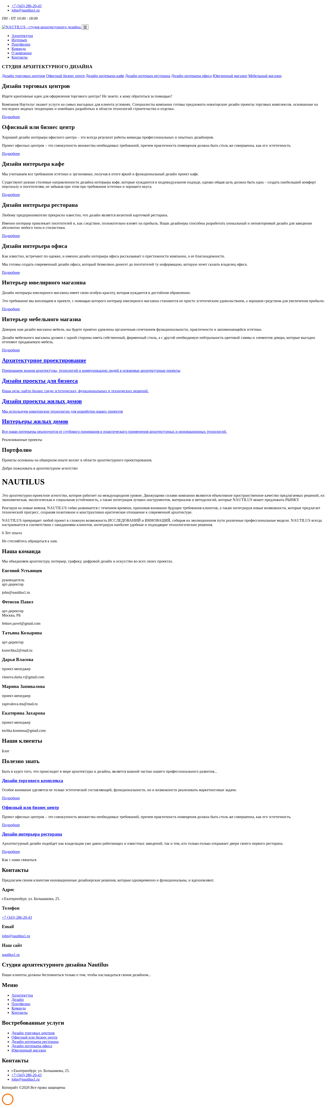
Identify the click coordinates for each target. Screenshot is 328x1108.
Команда (19, 1008)
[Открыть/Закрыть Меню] (85, 27)
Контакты (20, 1012)
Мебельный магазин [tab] (265, 76)
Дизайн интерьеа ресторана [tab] (147, 76)
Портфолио (21, 1004)
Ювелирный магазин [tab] (230, 76)
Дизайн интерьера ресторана (32, 834)
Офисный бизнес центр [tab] (65, 76)
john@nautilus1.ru (26, 10)
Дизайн (18, 1000)
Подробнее (11, 117)
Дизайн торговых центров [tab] (23, 76)
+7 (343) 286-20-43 (27, 6)
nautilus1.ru (11, 955)
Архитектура (22, 995)
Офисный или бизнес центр (30, 807)
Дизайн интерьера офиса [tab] (191, 76)
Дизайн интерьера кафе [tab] (105, 76)
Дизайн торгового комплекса (32, 780)
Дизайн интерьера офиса (32, 1046)
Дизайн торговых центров (33, 1033)
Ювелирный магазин (29, 1050)
